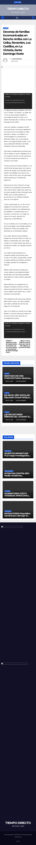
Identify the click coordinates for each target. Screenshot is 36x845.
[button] (30, 18)
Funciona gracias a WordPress (12, 834)
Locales (6, 28)
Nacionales (8, 451)
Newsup (28, 834)
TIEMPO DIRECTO (18, 8)
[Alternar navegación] (17, 18)
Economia (7, 491)
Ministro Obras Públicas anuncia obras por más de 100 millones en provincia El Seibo (24, 344)
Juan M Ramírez (17, 59)
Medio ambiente (9, 471)
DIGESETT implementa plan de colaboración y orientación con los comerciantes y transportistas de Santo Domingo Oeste (12, 346)
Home (18, 841)
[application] (18, 101)
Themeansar (18, 837)
